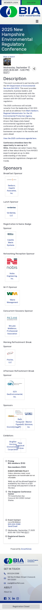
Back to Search (9, 57)
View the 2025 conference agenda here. (20, 138)
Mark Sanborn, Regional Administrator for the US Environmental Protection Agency (21, 113)
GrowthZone (26, 549)
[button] (10, 2)
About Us (8, 592)
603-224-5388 (14, 524)
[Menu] (37, 21)
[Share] (34, 68)
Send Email (12, 526)
